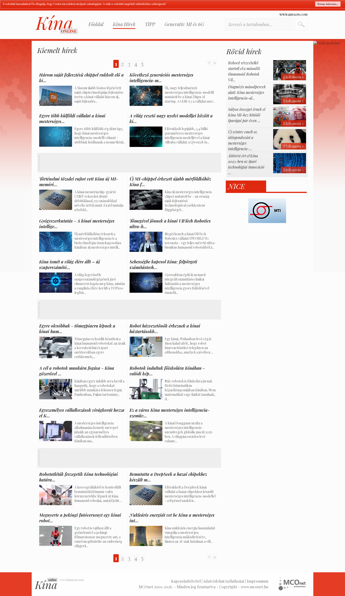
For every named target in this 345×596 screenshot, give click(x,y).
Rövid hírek (243, 51)
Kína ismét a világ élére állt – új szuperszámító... (69, 264)
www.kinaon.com (293, 14)
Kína (56, 24)
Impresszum (257, 581)
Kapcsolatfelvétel (186, 581)
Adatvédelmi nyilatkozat (223, 581)
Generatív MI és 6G (184, 24)
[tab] (246, 186)
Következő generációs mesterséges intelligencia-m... (161, 77)
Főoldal (96, 24)
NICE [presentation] (236, 186)
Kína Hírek (124, 24)
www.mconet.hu (254, 586)
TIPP (150, 24)
